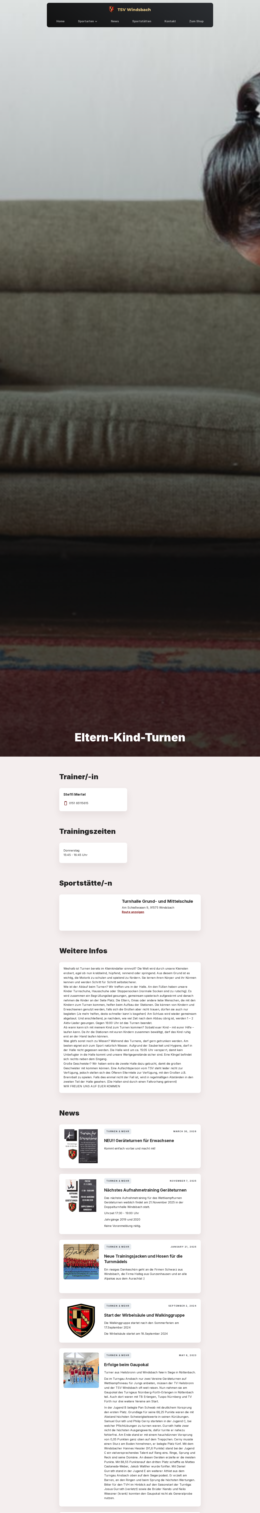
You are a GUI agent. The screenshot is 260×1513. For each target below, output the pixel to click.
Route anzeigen (133, 912)
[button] (87, 21)
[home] (130, 9)
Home (60, 21)
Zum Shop (196, 21)
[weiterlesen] (130, 1146)
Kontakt (170, 21)
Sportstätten (141, 21)
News (115, 21)
